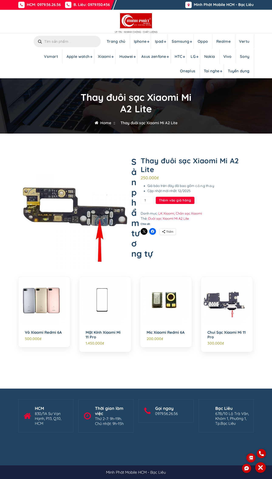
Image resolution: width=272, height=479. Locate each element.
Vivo (227, 56)
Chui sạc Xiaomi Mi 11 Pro (226, 334)
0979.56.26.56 (166, 413)
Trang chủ (116, 41)
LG (193, 56)
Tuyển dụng (238, 70)
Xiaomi (104, 56)
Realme (223, 41)
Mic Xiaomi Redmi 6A (166, 332)
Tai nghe (211, 70)
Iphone (140, 41)
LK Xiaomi (166, 213)
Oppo (203, 41)
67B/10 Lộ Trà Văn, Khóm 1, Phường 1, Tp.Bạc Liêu (232, 418)
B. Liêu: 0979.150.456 (92, 4)
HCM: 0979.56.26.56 (44, 4)
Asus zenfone (153, 56)
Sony (244, 56)
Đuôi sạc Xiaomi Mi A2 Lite (168, 218)
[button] (260, 467)
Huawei (126, 56)
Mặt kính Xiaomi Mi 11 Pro (103, 334)
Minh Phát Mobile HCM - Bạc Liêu (224, 4)
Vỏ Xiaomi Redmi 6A (43, 332)
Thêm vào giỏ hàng (175, 200)
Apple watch (78, 56)
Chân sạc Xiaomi (189, 213)
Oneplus (187, 70)
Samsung (180, 41)
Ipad (159, 41)
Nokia (209, 56)
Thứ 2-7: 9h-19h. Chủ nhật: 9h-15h (109, 421)
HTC (178, 56)
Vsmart (51, 56)
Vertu (244, 41)
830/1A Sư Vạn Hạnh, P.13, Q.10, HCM (48, 418)
